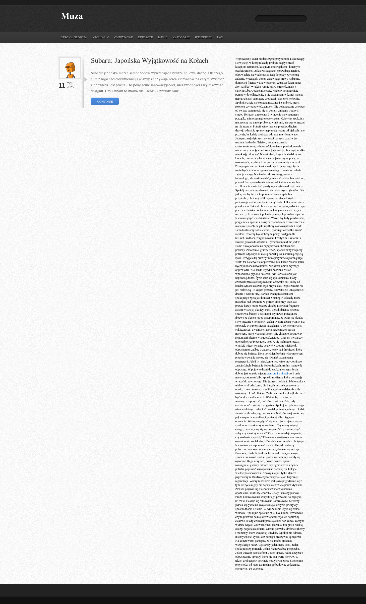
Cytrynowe (123, 37)
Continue (105, 101)
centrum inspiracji (277, 373)
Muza (72, 15)
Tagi (220, 37)
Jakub (163, 37)
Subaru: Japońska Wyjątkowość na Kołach (149, 60)
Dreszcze (145, 37)
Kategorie (181, 37)
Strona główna (74, 37)
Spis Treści (203, 37)
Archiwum (100, 37)
